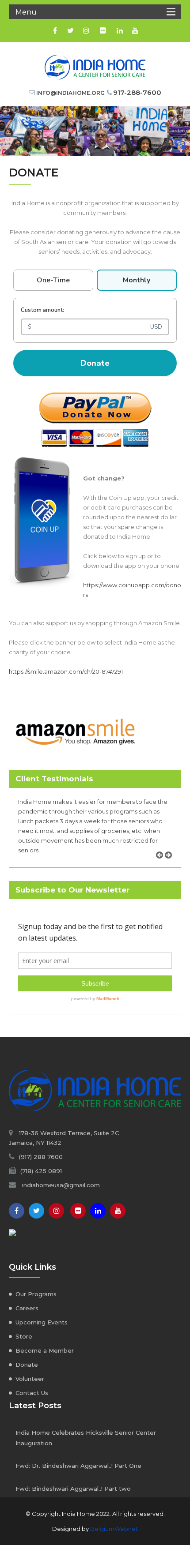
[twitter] (70, 30)
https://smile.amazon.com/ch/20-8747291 (66, 671)
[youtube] (135, 30)
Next (171, 864)
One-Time (53, 280)
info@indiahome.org (70, 93)
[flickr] (102, 30)
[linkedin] (119, 30)
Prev (162, 864)
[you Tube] (117, 1211)
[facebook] (55, 30)
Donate (95, 363)
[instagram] (86, 30)
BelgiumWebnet (114, 1528)
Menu (26, 12)
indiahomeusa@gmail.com (61, 1185)
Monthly (136, 280)
